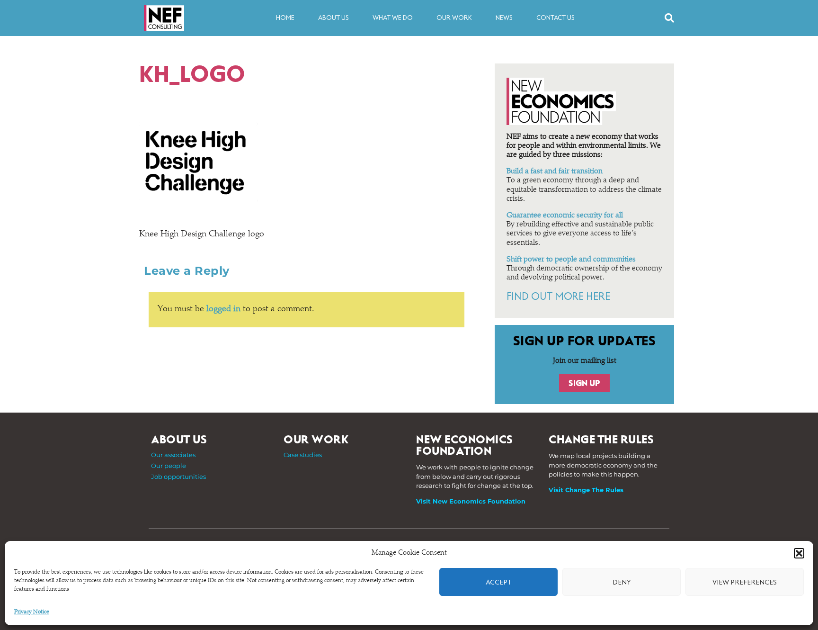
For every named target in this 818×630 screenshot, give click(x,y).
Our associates (173, 455)
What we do (393, 17)
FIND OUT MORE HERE (558, 296)
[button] (799, 553)
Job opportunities (178, 476)
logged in (223, 309)
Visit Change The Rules (586, 490)
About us (333, 17)
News (504, 17)
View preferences (744, 582)
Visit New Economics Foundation (470, 501)
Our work (454, 17)
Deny (622, 582)
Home (285, 17)
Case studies (303, 455)
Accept (498, 582)
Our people (168, 465)
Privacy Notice (31, 612)
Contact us (555, 17)
